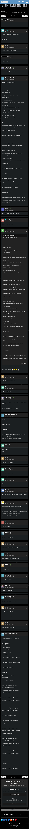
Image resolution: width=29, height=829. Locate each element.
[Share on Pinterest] (16, 820)
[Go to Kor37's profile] (2, 46)
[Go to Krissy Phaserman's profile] (2, 502)
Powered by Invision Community (14, 826)
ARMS (7, 532)
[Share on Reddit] (11, 820)
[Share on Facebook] (4, 820)
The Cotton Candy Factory (21, 12)
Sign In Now (14, 803)
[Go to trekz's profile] (2, 209)
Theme (11, 823)
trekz (6, 208)
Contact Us (17, 823)
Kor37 (6, 45)
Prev (5, 15)
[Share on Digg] (6, 820)
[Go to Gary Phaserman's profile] (2, 490)
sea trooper (8, 553)
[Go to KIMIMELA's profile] (2, 230)
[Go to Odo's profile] (2, 387)
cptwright (7, 19)
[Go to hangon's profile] (2, 30)
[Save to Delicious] (9, 820)
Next (24, 15)
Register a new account (14, 794)
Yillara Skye (8, 67)
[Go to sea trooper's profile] (2, 554)
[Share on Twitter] (2, 820)
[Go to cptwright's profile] (4, 19)
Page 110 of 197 (14, 15)
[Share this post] (26, 20)
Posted (9, 20)
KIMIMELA (8, 230)
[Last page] (27, 16)
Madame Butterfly (10, 78)
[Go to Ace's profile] (2, 220)
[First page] (2, 16)
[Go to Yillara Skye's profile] (2, 67)
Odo (6, 386)
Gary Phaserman (9, 489)
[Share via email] (13, 820)
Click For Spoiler (5, 39)
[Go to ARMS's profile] (2, 533)
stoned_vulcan (5, 12)
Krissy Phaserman (10, 502)
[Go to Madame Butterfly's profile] (2, 78)
